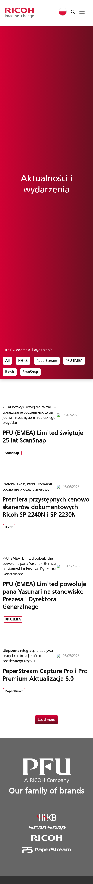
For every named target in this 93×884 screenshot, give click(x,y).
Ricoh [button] (9, 372)
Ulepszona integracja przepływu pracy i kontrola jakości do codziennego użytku (28, 656)
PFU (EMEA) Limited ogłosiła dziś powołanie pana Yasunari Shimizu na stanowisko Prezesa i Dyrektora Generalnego (29, 566)
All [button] (7, 361)
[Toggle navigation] (82, 12)
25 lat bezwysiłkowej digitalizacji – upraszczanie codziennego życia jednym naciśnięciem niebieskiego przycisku (29, 415)
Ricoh (9, 527)
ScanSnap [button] (30, 372)
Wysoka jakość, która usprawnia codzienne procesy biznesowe (28, 486)
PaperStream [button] (47, 361)
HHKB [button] (23, 361)
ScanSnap (12, 453)
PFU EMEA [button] (74, 361)
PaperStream (14, 691)
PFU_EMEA (13, 619)
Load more (46, 720)
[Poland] (62, 11)
